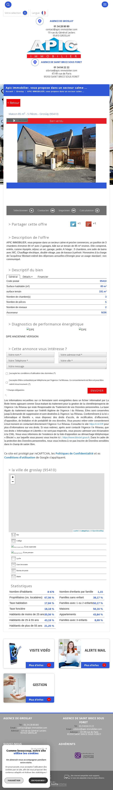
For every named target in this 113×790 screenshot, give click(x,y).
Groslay (20, 91)
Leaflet (75, 530)
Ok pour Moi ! (38, 780)
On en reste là (37, 748)
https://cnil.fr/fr (96, 424)
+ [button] (13, 477)
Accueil (9, 91)
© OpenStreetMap (97, 530)
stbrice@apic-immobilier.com (87, 728)
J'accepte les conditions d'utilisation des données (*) (32, 373)
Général (13, 276)
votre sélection (13, 13)
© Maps (84, 530)
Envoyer (97, 390)
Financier (43, 276)
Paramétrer (14, 780)
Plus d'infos (39, 665)
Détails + (28, 276)
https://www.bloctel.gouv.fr (76, 437)
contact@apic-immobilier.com (32, 727)
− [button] (13, 481)
